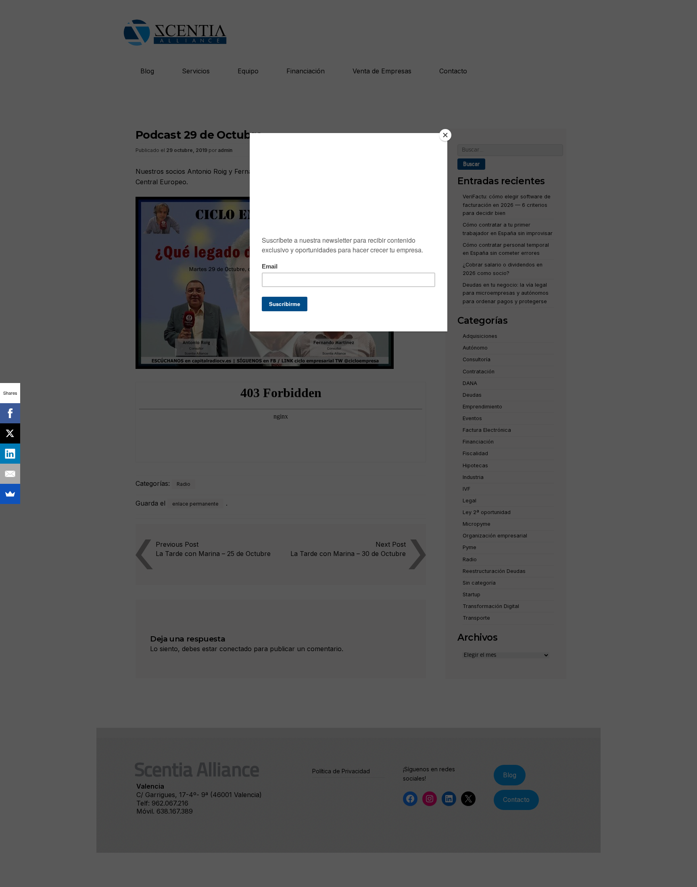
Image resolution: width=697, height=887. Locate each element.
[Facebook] (10, 413)
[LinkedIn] (10, 454)
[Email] (10, 474)
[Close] (445, 135)
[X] (10, 433)
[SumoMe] (10, 494)
